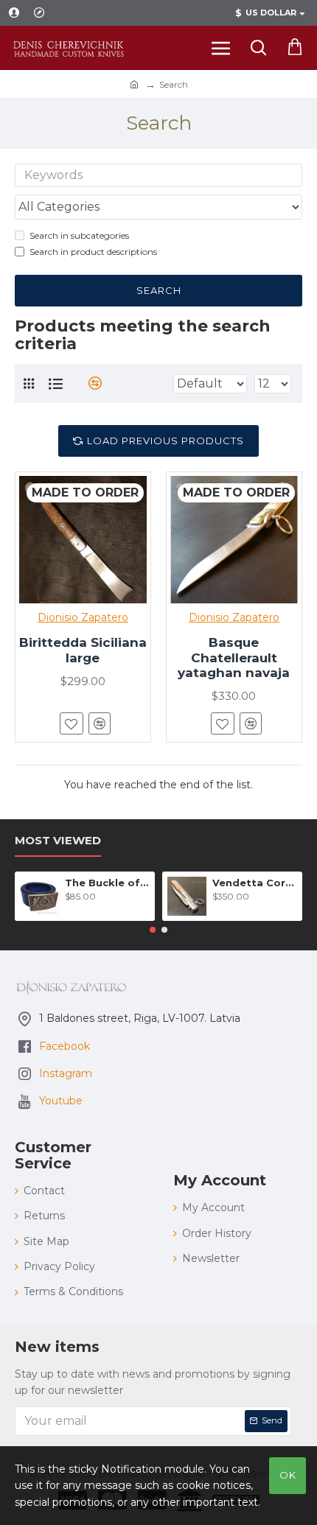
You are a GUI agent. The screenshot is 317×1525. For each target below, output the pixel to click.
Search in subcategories (79, 235)
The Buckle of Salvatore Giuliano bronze (107, 882)
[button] (153, 930)
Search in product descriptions (93, 251)
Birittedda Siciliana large (83, 650)
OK (287, 1475)
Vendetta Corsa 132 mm (254, 882)
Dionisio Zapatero (83, 617)
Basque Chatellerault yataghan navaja (234, 657)
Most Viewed (58, 840)
